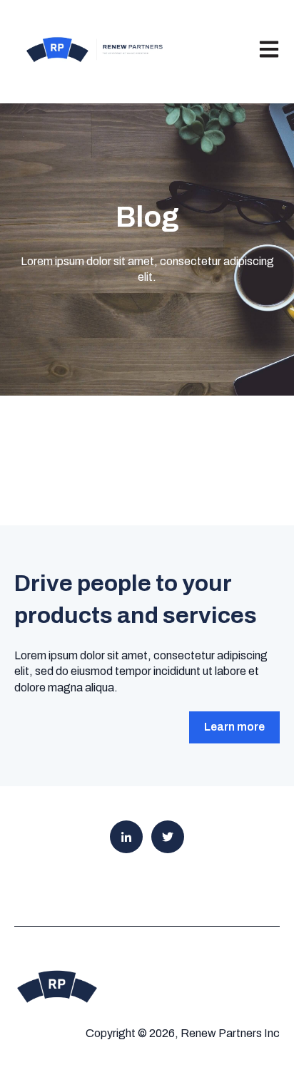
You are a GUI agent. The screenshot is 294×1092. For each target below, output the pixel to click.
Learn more (234, 727)
